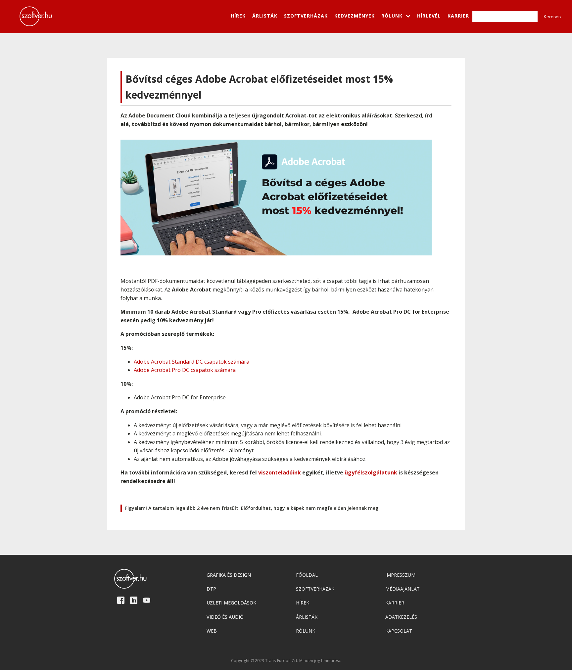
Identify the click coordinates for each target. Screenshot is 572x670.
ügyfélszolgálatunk (371, 472)
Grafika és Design (229, 575)
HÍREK (238, 16)
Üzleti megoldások (231, 603)
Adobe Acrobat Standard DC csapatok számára (191, 361)
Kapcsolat (398, 631)
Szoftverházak (315, 589)
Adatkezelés (401, 617)
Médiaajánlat (402, 589)
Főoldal (307, 575)
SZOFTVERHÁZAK (306, 16)
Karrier (394, 603)
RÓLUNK (392, 16)
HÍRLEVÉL (429, 16)
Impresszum (400, 575)
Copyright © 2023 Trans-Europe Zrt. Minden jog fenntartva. (286, 660)
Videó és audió (225, 617)
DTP (211, 589)
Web (212, 631)
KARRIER (458, 16)
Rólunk (305, 631)
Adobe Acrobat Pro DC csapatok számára (185, 370)
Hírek (302, 603)
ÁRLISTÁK (264, 16)
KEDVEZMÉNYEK (354, 16)
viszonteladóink (279, 472)
